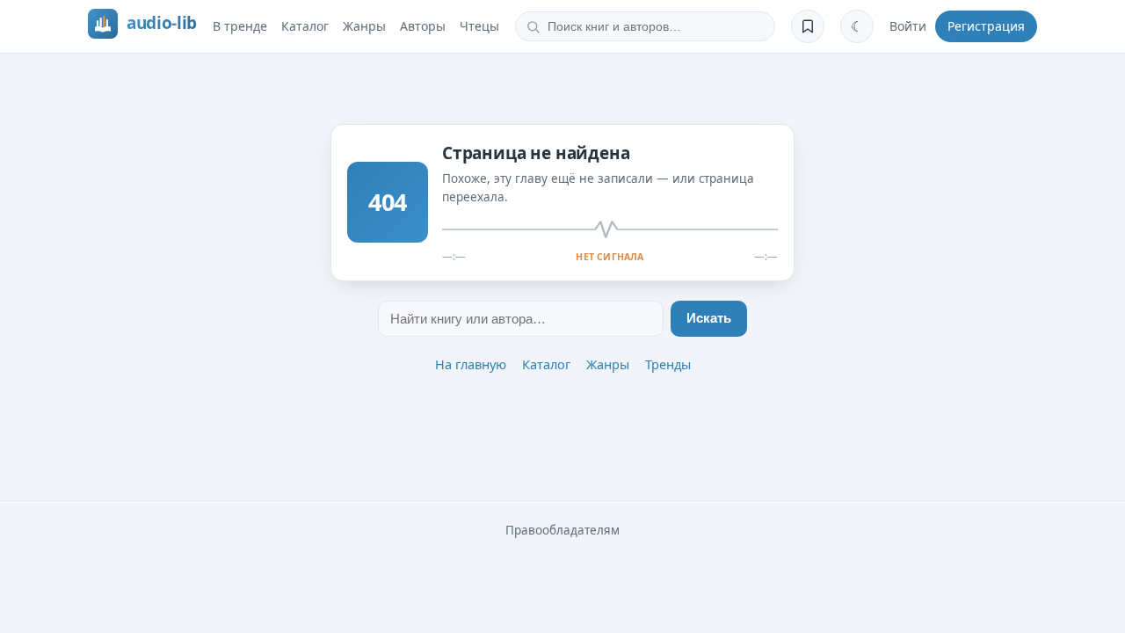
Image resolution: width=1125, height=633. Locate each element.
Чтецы (479, 26)
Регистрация (986, 26)
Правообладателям (562, 530)
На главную (470, 364)
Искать (708, 318)
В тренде (240, 26)
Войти (907, 26)
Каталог (305, 26)
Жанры (364, 26)
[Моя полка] (807, 26)
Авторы (423, 26)
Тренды (668, 364)
